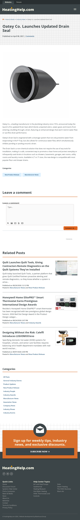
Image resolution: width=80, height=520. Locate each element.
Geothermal (37, 487)
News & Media (10, 19)
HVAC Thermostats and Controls (41, 494)
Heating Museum (39, 489)
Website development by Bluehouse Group (32, 516)
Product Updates (9, 384)
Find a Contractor (8, 491)
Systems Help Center (9, 489)
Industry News (21, 19)
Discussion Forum (8, 487)
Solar (59, 484)
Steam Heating (62, 487)
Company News (9, 406)
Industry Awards (35, 323)
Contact (5, 503)
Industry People (9, 391)
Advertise (5, 501)
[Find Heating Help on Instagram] (11, 473)
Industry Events (9, 413)
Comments (30, 36)
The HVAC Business (64, 489)
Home (4, 484)
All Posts (6, 377)
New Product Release (37, 288)
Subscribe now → (40, 451)
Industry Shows (9, 409)
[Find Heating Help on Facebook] (3, 473)
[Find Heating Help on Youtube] (7, 473)
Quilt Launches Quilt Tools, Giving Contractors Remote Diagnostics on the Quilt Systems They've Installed (25, 266)
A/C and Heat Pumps (40, 484)
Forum (19, 2)
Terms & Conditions (9, 505)
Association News (9, 402)
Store (4, 496)
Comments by (69, 239)
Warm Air (60, 491)
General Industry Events (12, 381)
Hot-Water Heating (40, 491)
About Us (5, 498)
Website (8, 2)
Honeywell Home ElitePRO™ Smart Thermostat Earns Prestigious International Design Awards (23, 301)
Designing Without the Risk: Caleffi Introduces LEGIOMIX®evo (23, 334)
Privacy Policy (7, 508)
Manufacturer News (17, 288)
